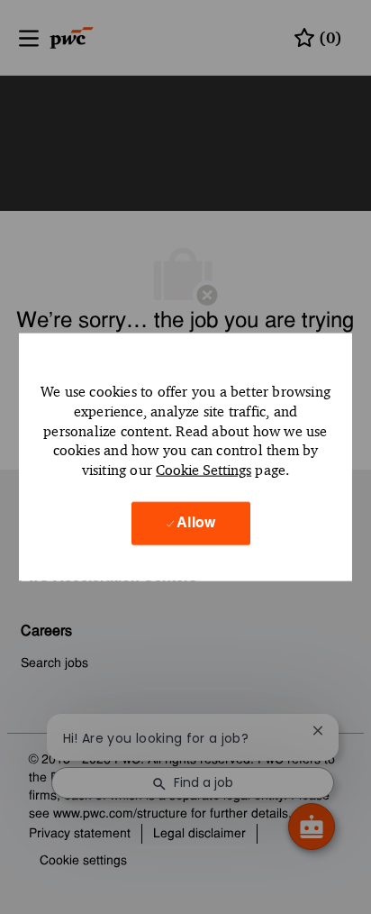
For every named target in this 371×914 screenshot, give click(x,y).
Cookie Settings (203, 470)
